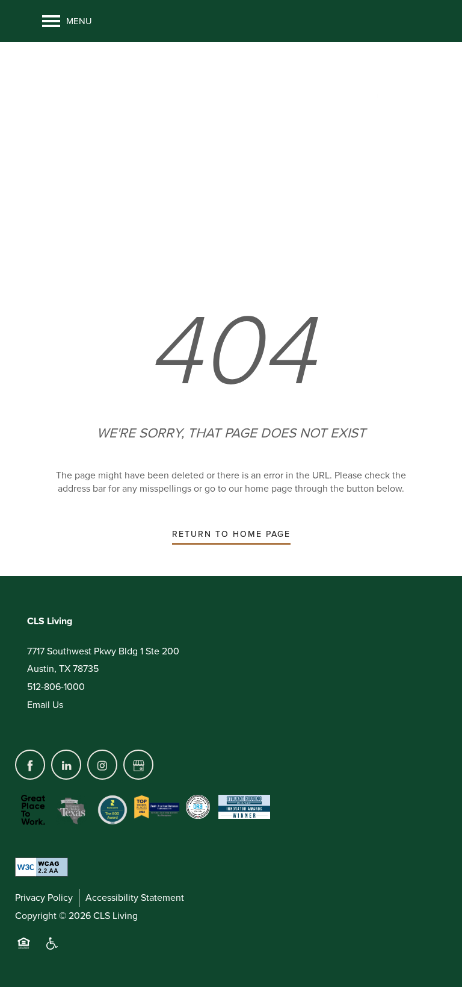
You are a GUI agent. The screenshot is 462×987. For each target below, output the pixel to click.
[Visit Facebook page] (30, 765)
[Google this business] (138, 765)
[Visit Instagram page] (102, 765)
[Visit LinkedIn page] (66, 765)
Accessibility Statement (134, 897)
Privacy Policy (44, 897)
